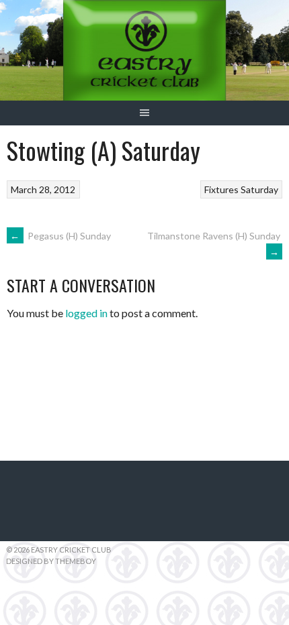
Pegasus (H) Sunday (60, 235)
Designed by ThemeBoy (51, 561)
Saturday (259, 189)
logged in (86, 312)
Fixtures (221, 189)
